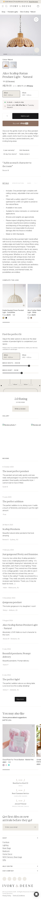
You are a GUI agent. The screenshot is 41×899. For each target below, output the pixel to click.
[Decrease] (3, 116)
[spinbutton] (7, 116)
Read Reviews (33, 1)
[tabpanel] (20, 231)
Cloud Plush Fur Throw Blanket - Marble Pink (18, 759)
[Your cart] (38, 6)
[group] (20, 94)
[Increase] (10, 116)
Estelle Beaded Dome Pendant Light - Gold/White (13, 311)
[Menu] (3, 6)
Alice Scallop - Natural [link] (27, 12)
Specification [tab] (18, 183)
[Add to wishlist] (24, 286)
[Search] (6, 6)
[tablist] (20, 183)
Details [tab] (6, 183)
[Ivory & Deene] (20, 886)
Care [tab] (29, 183)
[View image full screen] (20, 35)
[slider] (29, 366)
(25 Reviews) (10, 81)
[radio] (11, 94)
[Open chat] (36, 894)
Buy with (20, 124)
